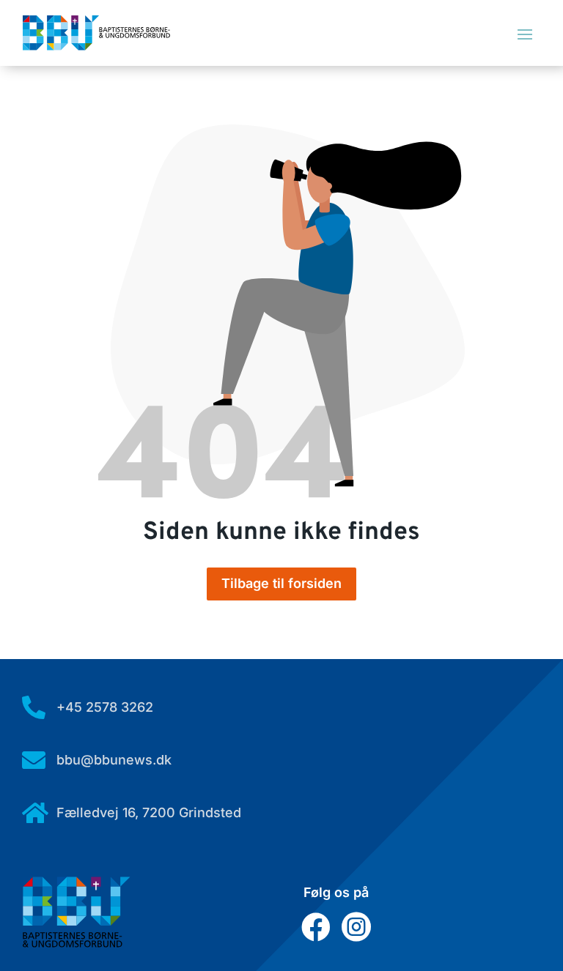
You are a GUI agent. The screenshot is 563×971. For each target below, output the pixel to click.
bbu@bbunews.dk (114, 759)
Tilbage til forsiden (281, 583)
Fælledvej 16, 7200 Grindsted (148, 812)
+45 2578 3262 (104, 707)
